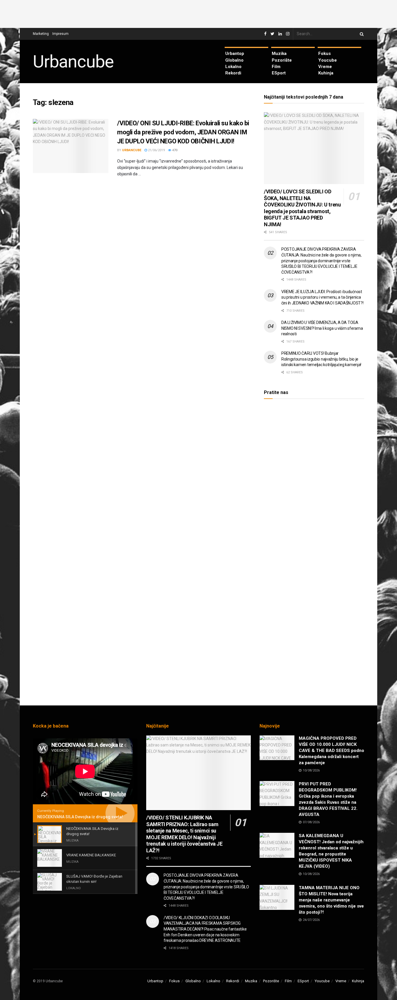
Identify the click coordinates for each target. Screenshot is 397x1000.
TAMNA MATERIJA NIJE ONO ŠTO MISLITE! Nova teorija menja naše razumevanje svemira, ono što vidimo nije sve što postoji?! (331, 900)
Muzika (279, 53)
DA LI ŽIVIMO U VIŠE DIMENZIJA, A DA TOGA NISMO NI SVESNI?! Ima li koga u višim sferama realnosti (322, 328)
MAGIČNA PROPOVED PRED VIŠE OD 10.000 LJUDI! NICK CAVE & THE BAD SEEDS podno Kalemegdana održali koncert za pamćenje (331, 750)
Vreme (325, 66)
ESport (279, 73)
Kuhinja (325, 73)
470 (174, 150)
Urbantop (234, 53)
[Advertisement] (198, 13)
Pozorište (282, 60)
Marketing (41, 34)
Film (276, 66)
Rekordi (233, 73)
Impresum (60, 34)
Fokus (324, 53)
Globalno (234, 60)
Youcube (327, 60)
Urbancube (73, 61)
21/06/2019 (156, 150)
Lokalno (233, 66)
